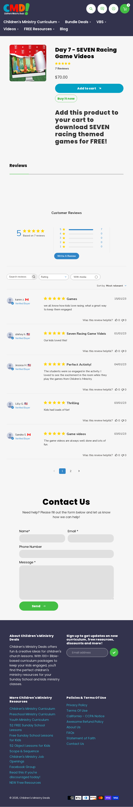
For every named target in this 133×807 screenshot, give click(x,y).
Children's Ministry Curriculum (32, 708)
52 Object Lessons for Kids (30, 745)
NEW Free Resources (25, 782)
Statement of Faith (80, 738)
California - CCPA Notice (85, 716)
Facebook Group (23, 767)
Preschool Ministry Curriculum (32, 714)
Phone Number (30, 547)
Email (73, 531)
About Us (73, 727)
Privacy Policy (76, 705)
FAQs (70, 732)
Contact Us (75, 744)
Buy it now (66, 98)
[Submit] (114, 652)
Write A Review (66, 256)
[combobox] (54, 277)
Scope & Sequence (24, 751)
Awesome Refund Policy (84, 721)
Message (27, 562)
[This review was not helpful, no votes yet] (122, 320)
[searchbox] (19, 276)
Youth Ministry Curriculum (29, 720)
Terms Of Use (76, 710)
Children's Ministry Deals (34, 798)
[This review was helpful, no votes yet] (116, 320)
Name (24, 531)
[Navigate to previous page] (54, 471)
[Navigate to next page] (79, 471)
